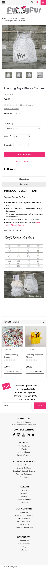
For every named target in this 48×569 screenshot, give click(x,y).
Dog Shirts (23, 19)
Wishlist (24, 449)
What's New (24, 541)
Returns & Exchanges (24, 474)
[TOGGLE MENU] (3, 2)
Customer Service (24, 465)
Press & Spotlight (24, 518)
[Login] (37, 2)
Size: (7, 136)
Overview (24, 179)
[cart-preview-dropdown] (42, 2)
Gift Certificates (24, 446)
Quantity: (8, 145)
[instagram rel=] (18, 434)
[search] (32, 2)
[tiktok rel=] (28, 434)
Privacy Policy (24, 524)
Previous (4, 47)
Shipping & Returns (24, 455)
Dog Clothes (13, 19)
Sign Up (27, 452)
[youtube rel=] (23, 434)
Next (44, 47)
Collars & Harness (24, 499)
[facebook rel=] (14, 434)
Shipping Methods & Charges (24, 471)
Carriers (24, 496)
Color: (8, 123)
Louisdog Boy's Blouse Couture (15, 21)
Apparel (24, 493)
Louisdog (7, 349)
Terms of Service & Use (24, 528)
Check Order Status (24, 468)
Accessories (24, 502)
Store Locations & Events (24, 515)
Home (4, 19)
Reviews (24, 184)
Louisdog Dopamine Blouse (34, 355)
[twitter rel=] (33, 434)
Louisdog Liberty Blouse (11, 355)
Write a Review (11, 108)
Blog (24, 547)
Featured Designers (24, 490)
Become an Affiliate (24, 521)
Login (20, 452)
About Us (24, 512)
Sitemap (24, 550)
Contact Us (24, 477)
